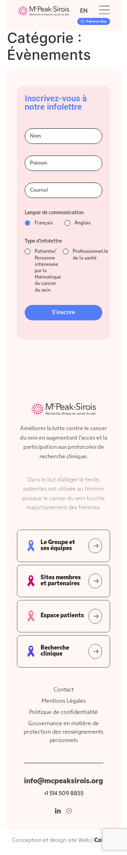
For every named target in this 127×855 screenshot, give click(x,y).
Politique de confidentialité (63, 712)
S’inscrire (63, 312)
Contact (64, 690)
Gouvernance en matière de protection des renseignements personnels (63, 732)
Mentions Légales (64, 701)
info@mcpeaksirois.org (63, 781)
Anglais (82, 223)
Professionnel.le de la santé (90, 255)
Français (44, 223)
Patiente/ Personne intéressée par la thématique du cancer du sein (48, 271)
